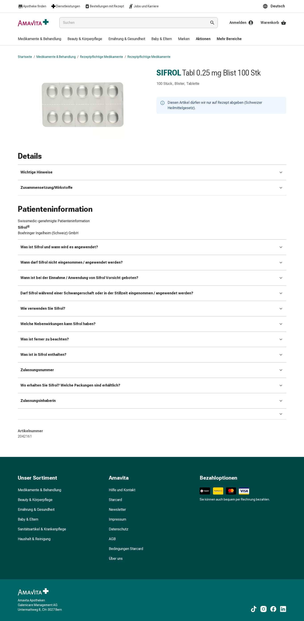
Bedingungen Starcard (126, 549)
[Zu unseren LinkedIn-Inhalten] (283, 609)
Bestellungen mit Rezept (107, 6)
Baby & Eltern (28, 519)
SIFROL (168, 72)
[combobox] (132, 22)
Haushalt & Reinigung (34, 539)
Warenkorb (270, 22)
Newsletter (117, 509)
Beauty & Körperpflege (35, 500)
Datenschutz (118, 529)
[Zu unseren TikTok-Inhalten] (254, 609)
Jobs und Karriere (146, 6)
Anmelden (237, 22)
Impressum (117, 519)
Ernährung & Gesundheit (36, 509)
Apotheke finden (34, 6)
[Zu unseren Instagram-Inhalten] (263, 609)
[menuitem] (39, 39)
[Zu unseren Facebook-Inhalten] (273, 609)
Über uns (116, 558)
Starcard (115, 500)
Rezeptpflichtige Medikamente (101, 57)
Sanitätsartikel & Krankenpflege (42, 529)
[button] (274, 6)
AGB (112, 539)
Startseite (25, 57)
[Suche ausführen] (212, 22)
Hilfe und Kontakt (122, 490)
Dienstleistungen (68, 6)
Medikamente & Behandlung (56, 57)
